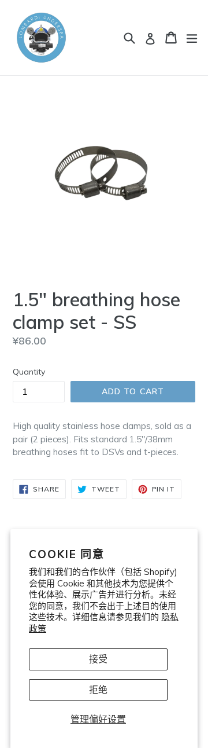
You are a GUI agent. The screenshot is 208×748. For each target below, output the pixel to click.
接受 (98, 659)
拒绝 (98, 689)
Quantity (29, 371)
